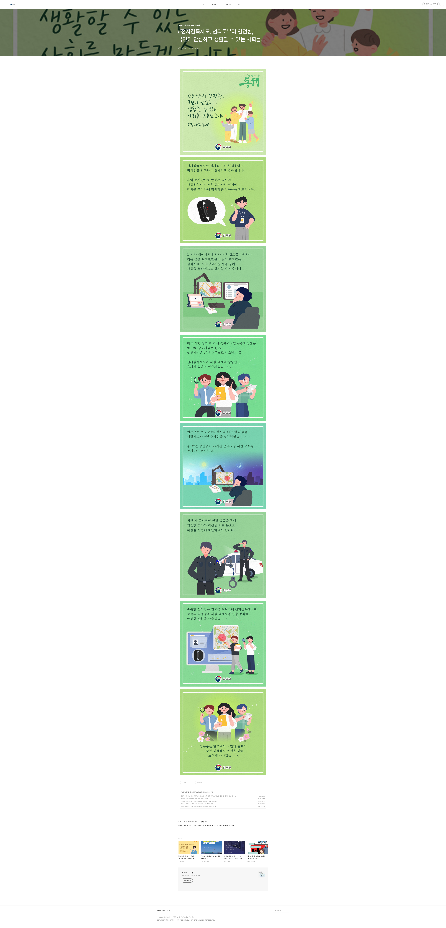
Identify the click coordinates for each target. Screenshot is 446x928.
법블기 (240, 4)
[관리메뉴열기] (442, 4)
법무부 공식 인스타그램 (281, 907)
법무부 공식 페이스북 (281, 899)
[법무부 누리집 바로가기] (164, 911)
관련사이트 (277, 911)
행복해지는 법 (187, 872)
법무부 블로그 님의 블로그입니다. (192, 876)
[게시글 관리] (191, 782)
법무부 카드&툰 (197, 792)
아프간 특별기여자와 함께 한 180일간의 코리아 (196, 804)
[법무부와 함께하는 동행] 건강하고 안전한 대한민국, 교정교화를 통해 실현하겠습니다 (207, 796)
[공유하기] (188, 782)
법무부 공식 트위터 (280, 903)
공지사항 (215, 4)
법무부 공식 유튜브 (280, 896)
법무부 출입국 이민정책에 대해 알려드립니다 (195, 798)
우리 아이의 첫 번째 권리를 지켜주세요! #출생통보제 (197, 806)
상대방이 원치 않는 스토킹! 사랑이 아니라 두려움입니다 (198, 801)
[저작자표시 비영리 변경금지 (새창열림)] (207, 782)
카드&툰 (228, 4)
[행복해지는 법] (12, 4)
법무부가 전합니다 (187, 792)
